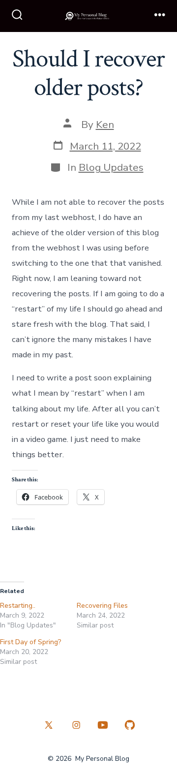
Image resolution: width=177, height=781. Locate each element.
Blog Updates (111, 167)
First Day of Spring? (30, 642)
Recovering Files (102, 605)
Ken (105, 124)
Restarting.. (17, 605)
